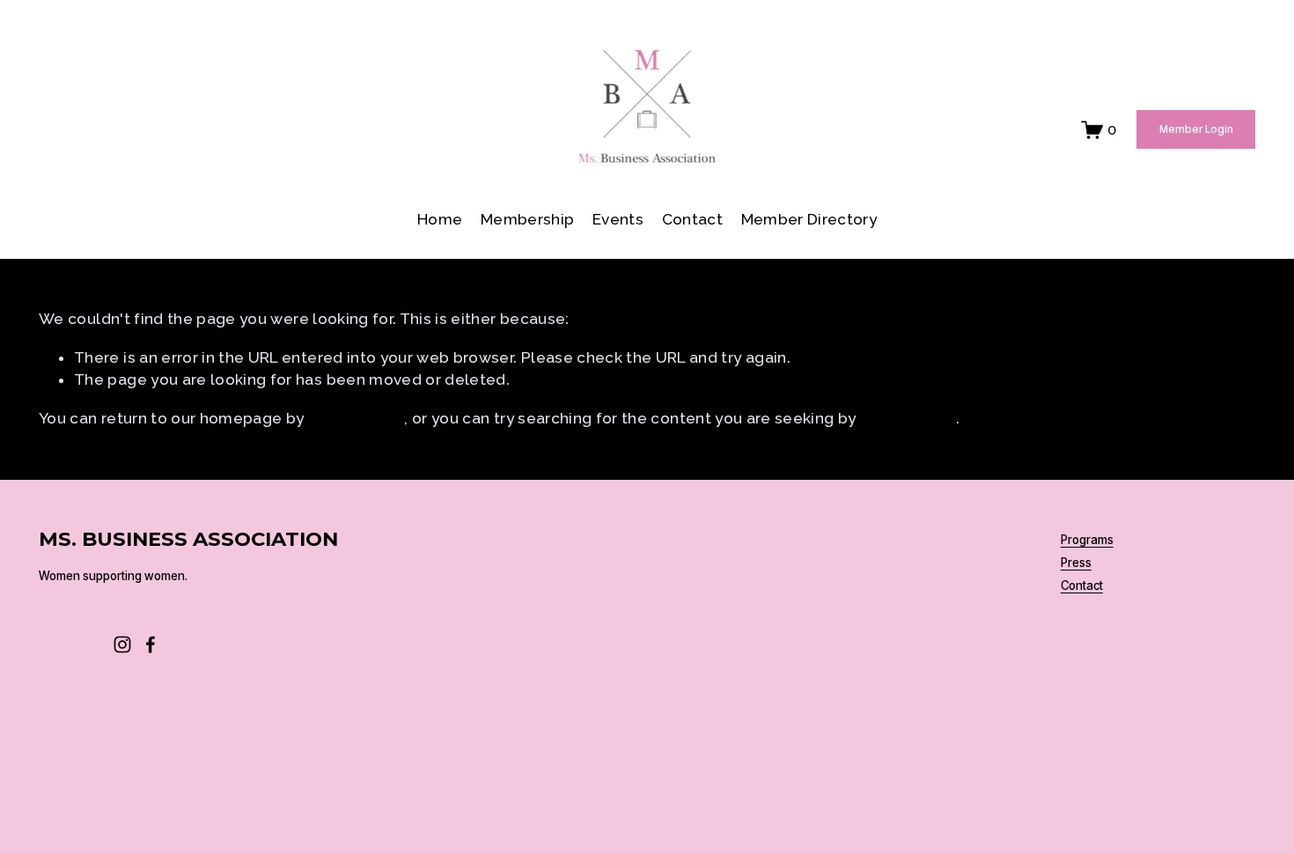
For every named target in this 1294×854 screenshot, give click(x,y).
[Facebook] (150, 644)
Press (1076, 563)
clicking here (356, 418)
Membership (527, 219)
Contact (692, 219)
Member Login (1196, 129)
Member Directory (809, 219)
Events (617, 219)
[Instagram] (122, 644)
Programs (1087, 540)
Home (439, 219)
